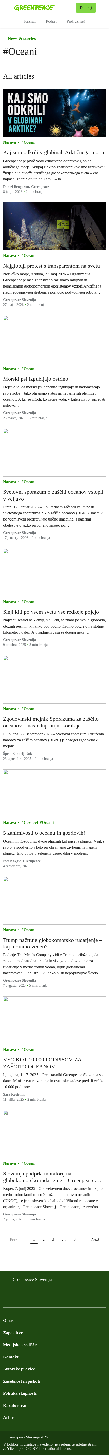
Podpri (51, 21)
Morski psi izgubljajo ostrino (35, 379)
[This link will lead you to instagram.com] (16, 1299)
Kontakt (11, 1357)
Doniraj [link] (86, 8)
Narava (9, 142)
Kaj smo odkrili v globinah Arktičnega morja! (54, 152)
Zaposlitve (13, 1332)
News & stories (21, 38)
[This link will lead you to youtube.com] (36, 1299)
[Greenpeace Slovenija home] (44, 7)
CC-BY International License (49, 1448)
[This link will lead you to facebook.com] (6, 1299)
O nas (8, 1320)
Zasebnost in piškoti (21, 1381)
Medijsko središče (20, 1344)
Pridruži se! (76, 21)
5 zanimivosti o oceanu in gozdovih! (44, 832)
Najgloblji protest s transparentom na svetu (51, 266)
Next (95, 1239)
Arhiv (8, 1417)
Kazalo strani (16, 1405)
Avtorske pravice (19, 1369)
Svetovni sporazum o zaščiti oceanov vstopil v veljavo (53, 495)
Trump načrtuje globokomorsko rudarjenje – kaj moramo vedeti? (52, 943)
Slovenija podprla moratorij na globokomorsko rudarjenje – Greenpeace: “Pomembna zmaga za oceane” (49, 1177)
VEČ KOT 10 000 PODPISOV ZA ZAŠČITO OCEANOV (42, 1062)
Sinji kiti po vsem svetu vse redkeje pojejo (51, 612)
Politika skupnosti (20, 1393)
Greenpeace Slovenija (19, 300)
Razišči (30, 21)
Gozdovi (31, 822)
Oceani (29, 142)
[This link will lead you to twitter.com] (26, 1299)
